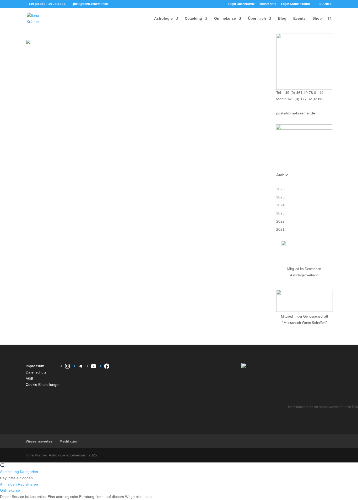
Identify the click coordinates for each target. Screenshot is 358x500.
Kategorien (29, 472)
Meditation (69, 441)
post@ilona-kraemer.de (295, 113)
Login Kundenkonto (295, 4)
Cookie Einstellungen (43, 384)
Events (299, 18)
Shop (317, 18)
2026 (280, 189)
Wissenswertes (39, 441)
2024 (280, 205)
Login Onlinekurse (241, 4)
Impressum (35, 366)
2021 (280, 229)
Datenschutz (36, 372)
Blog (282, 18)
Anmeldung (10, 472)
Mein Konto (267, 4)
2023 (280, 213)
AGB (29, 378)
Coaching (193, 18)
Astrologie (163, 18)
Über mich (257, 18)
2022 (280, 221)
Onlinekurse (225, 18)
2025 (280, 197)
